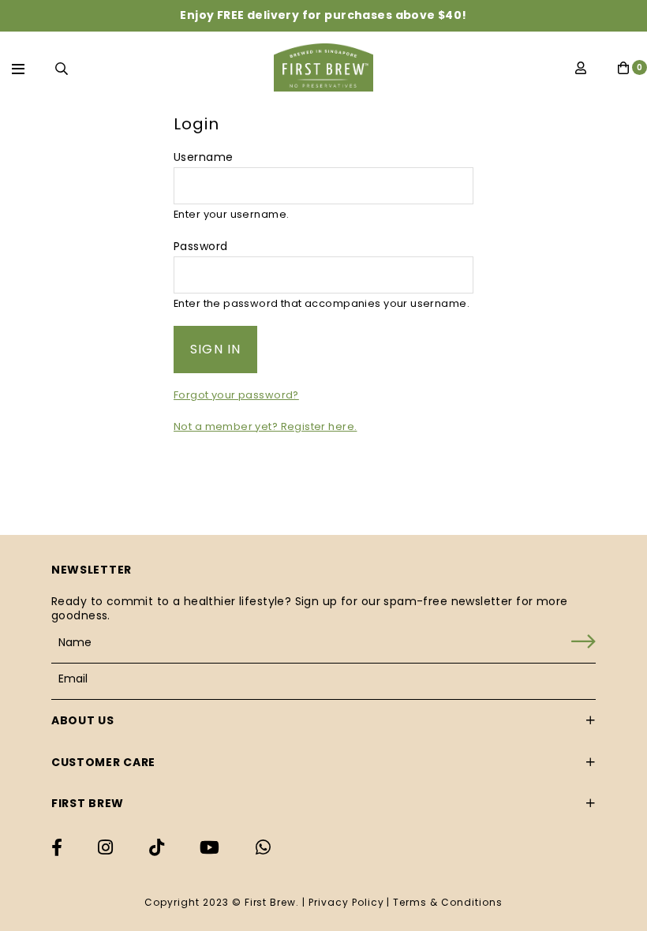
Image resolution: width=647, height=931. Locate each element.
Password (200, 246)
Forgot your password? (236, 395)
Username (203, 157)
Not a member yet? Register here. (265, 426)
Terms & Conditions (447, 902)
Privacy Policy (346, 902)
